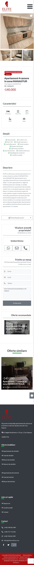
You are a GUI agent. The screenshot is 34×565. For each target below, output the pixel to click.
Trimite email (17, 303)
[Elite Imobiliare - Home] (6, 6)
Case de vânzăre (8, 455)
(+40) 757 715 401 (10, 532)
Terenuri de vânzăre (9, 464)
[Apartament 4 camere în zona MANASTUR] (17, 31)
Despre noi (6, 503)
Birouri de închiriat (9, 481)
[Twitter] (8, 545)
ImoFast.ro (16, 562)
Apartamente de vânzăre (11, 451)
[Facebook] (3, 545)
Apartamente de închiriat (11, 473)
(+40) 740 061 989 (10, 527)
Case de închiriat (8, 477)
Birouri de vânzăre (9, 460)
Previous (3, 55)
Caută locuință (7, 508)
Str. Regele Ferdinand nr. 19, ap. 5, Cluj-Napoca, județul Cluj (17, 433)
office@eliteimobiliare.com (11, 540)
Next (31, 55)
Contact (5, 512)
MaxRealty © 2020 (24, 560)
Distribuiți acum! (17, 218)
